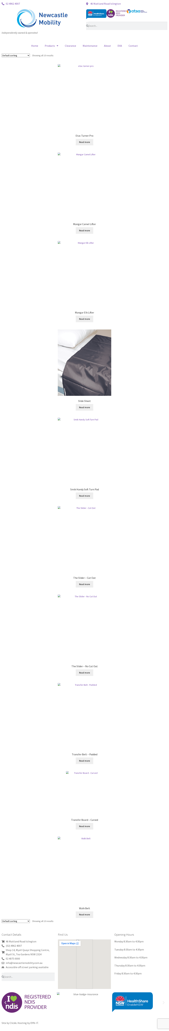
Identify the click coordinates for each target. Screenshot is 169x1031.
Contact (133, 45)
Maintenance (90, 45)
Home (34, 45)
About (107, 45)
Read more (84, 142)
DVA (120, 45)
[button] (5, 1002)
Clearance (70, 45)
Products (50, 45)
